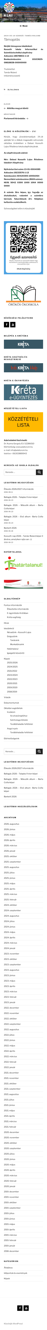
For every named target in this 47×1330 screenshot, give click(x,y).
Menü (24, 26)
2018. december (11, 1251)
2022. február (10, 1062)
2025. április (9, 889)
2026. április (9, 840)
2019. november (11, 1197)
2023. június (9, 975)
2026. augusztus (11, 824)
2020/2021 (12, 683)
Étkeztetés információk (18, 609)
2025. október (10, 856)
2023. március (10, 991)
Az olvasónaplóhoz (18, 716)
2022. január (9, 1067)
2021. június (9, 1105)
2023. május (9, 981)
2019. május (9, 1224)
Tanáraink (14, 640)
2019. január (9, 1246)
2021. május (9, 1110)
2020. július (9, 1154)
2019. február (10, 1240)
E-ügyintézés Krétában (17, 613)
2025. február (10, 899)
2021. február (10, 1127)
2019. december (11, 1191)
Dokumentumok (11, 703)
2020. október (10, 1143)
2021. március (10, 1121)
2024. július (9, 921)
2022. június (9, 1040)
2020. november (11, 1137)
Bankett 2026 (10, 528)
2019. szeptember (12, 1208)
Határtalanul (12, 649)
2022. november (11, 1013)
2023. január (9, 1002)
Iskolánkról (9, 628)
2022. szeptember (12, 1024)
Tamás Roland (32, 36)
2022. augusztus (11, 1029)
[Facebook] (6, 324)
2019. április (9, 1229)
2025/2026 (12, 662)
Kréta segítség (14, 617)
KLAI (8, 15)
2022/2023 (12, 679)
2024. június (9, 927)
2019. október (10, 1202)
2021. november (11, 1078)
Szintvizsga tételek (19, 720)
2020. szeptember (12, 1148)
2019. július (9, 1213)
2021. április (9, 1116)
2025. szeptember (12, 862)
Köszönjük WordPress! (13, 1323)
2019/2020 (12, 687)
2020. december (11, 1132)
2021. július (9, 1100)
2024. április (9, 937)
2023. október (10, 959)
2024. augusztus (11, 916)
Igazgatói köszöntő (15, 653)
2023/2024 (12, 675)
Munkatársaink (17, 644)
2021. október (10, 1083)
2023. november (11, 954)
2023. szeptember (12, 964)
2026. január (9, 851)
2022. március (10, 1056)
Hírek (6, 623)
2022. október (10, 1018)
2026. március (10, 845)
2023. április (9, 986)
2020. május (9, 1164)
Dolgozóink (12, 636)
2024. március (10, 943)
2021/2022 (12, 671)
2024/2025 (12, 667)
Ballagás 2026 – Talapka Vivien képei (21, 497)
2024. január (9, 948)
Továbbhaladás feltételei (21, 724)
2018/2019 (12, 692)
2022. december (11, 1008)
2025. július (9, 872)
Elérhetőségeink (11, 738)
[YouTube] (12, 324)
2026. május (9, 835)
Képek (7, 1278)
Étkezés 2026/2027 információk (19, 489)
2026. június (9, 829)
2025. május (9, 883)
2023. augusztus (11, 970)
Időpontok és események (15, 1273)
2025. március (10, 894)
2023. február (10, 997)
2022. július (9, 1035)
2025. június (9, 878)
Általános (13, 90)
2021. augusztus (11, 1094)
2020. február (10, 1181)
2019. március (10, 1235)
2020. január (9, 1186)
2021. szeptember (12, 1089)
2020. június (9, 1159)
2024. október (10, 905)
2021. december (11, 1073)
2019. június (9, 1219)
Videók (7, 697)
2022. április (9, 1051)
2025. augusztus (11, 867)
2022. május (9, 1045)
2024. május (9, 932)
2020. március (10, 1175)
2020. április (9, 1170)
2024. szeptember (12, 910)
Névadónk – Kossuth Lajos (19, 632)
